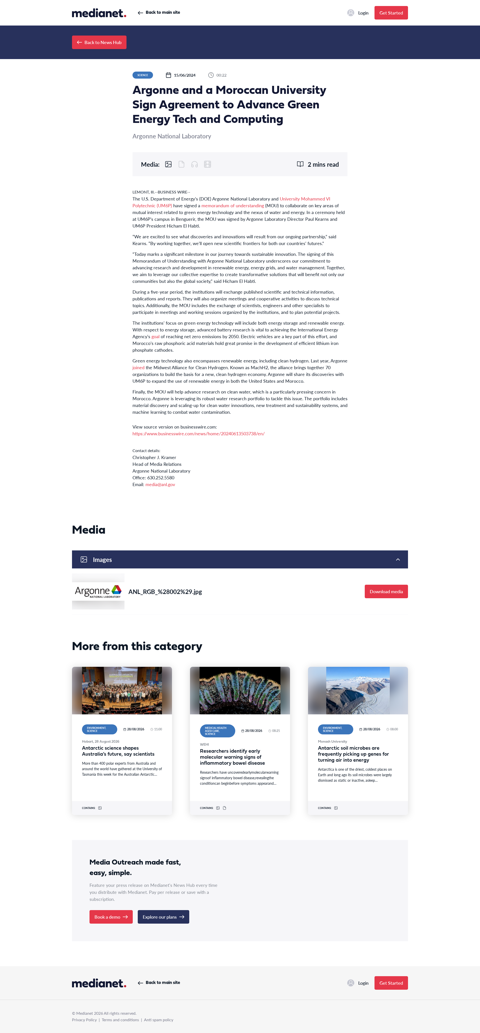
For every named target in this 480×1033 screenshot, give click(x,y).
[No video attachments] (208, 164)
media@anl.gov (160, 484)
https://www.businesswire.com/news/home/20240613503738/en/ (198, 433)
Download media (386, 591)
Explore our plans (160, 917)
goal (156, 336)
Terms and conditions (120, 1019)
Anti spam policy (158, 1019)
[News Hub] (99, 13)
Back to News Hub (103, 42)
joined (138, 367)
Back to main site (163, 12)
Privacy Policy (84, 1019)
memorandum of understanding (233, 205)
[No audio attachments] (194, 164)
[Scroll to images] (168, 164)
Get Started (391, 13)
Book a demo (107, 917)
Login (363, 13)
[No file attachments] (182, 164)
